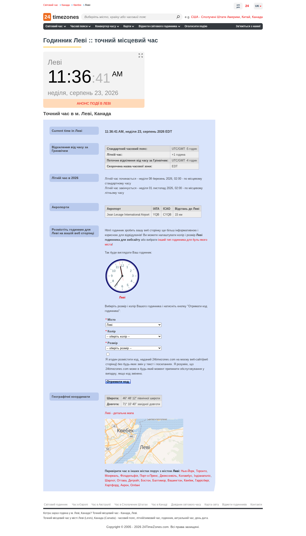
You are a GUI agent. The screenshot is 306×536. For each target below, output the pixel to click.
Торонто (201, 471)
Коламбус (185, 475)
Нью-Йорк (187, 471)
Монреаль (112, 475)
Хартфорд (112, 485)
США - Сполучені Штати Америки (215, 17)
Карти (127, 26)
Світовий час (54, 26)
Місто (111, 319)
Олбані (135, 485)
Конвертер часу (105, 26)
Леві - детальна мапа (119, 413)
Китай (246, 17)
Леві (122, 297)
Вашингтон (175, 480)
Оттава (122, 480)
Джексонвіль (168, 475)
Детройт (133, 480)
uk (257, 6)
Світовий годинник (55, 504)
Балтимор (159, 480)
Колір (111, 331)
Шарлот (110, 480)
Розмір (112, 343)
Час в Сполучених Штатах (131, 504)
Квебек (188, 480)
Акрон (125, 485)
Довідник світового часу (186, 504)
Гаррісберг (202, 480)
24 (247, 6)
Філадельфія (129, 475)
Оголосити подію (196, 26)
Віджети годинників (234, 504)
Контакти (256, 504)
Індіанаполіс (202, 475)
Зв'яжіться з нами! (248, 26)
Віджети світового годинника (158, 26)
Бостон (146, 480)
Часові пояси (79, 26)
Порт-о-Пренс (149, 475)
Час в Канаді (159, 504)
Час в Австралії (101, 504)
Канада (257, 17)
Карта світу (212, 504)
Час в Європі (80, 504)
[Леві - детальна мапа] (144, 462)
